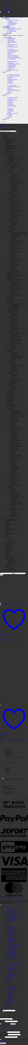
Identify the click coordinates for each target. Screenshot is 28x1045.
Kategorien (7, 19)
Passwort (2, 1021)
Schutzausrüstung (12, 569)
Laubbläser (10, 109)
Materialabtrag (11, 477)
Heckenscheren (11, 156)
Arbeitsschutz (11, 39)
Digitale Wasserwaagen (16, 339)
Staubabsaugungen (12, 266)
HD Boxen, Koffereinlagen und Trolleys (17, 279)
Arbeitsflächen (14, 291)
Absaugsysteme (14, 382)
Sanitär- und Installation (13, 56)
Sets (12, 168)
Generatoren (10, 393)
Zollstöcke (13, 316)
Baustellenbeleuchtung (16, 201)
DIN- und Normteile (12, 44)
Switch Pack (13, 471)
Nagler (12, 196)
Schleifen (10, 372)
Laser (9, 226)
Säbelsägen (13, 253)
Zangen (9, 68)
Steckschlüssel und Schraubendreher (16, 332)
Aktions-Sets (11, 169)
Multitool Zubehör (15, 498)
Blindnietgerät (14, 434)
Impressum (17, 897)
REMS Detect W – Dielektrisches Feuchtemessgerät (11, 639)
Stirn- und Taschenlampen (13, 300)
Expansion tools (14, 220)
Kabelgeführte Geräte (12, 22)
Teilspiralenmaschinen (15, 236)
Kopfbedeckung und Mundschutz (15, 276)
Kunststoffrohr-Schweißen (14, 86)
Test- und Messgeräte (12, 267)
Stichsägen (13, 254)
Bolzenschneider (14, 324)
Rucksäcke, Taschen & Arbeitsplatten (19, 288)
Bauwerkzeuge (11, 40)
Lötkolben (13, 185)
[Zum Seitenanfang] (0, 904)
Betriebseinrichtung (12, 42)
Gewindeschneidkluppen (16, 180)
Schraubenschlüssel (12, 61)
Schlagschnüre (14, 320)
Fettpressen (13, 178)
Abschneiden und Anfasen (14, 74)
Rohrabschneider (14, 329)
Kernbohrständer (14, 450)
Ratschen (13, 197)
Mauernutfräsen (11, 360)
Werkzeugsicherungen (13, 406)
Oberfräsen (13, 250)
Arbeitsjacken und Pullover (14, 273)
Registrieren (3, 1043)
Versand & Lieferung (9, 753)
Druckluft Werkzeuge (12, 46)
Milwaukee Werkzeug (10, 762)
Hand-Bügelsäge (14, 325)
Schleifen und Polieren (13, 113)
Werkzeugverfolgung (15, 191)
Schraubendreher (11, 59)
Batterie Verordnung (9, 754)
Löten (9, 88)
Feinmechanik (11, 49)
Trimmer (10, 115)
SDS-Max (13, 212)
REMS (4, 72)
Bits (9, 43)
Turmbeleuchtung (14, 206)
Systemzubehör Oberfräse (16, 503)
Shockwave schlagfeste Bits (17, 411)
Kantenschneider (11, 157)
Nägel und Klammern (15, 410)
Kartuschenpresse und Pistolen (14, 560)
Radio (9, 565)
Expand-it (10, 101)
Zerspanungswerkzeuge (13, 69)
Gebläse (10, 155)
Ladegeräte (13, 167)
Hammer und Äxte (12, 51)
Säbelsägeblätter (14, 499)
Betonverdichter (14, 175)
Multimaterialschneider (16, 248)
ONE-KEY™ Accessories (16, 459)
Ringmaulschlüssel (15, 305)
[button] (1, 126)
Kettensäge (10, 108)
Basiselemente (14, 283)
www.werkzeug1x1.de (10, 791)
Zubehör (10, 32)
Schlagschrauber (14, 198)
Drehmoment (11, 45)
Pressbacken (13, 461)
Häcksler (10, 103)
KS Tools (5, 34)
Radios (9, 227)
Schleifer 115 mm (14, 262)
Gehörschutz (11, 400)
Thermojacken (14, 473)
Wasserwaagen (11, 337)
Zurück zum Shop (6, 37)
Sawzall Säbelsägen (15, 467)
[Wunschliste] (0, 605)
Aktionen (5, 134)
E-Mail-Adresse (4, 1034)
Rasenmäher (10, 160)
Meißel (9, 54)
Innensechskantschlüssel (13, 310)
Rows (12, 506)
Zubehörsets (10, 516)
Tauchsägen (13, 256)
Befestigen (10, 192)
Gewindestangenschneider (16, 241)
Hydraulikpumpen (15, 221)
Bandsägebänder (14, 493)
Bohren (9, 417)
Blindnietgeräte (14, 195)
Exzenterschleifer (12, 218)
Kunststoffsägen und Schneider (17, 328)
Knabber (13, 451)
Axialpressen (11, 77)
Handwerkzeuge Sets (12, 308)
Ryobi (6, 771)
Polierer (12, 261)
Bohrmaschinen (14, 354)
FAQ (4, 2)
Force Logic (10, 219)
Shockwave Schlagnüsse (16, 412)
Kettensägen (13, 245)
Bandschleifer (14, 430)
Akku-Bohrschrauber (15, 193)
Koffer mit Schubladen (16, 285)
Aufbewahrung (11, 27)
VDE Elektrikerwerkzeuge (14, 63)
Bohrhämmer (14, 436)
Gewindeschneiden (12, 85)
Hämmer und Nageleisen (13, 307)
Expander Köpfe (14, 438)
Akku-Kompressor (15, 174)
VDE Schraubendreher (16, 336)
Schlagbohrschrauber (15, 210)
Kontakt (4, 1)
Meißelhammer (11, 361)
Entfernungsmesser (15, 270)
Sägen (9, 91)
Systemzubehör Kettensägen (17, 502)
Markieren (13, 318)
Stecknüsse (10, 62)
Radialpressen (11, 89)
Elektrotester (13, 268)
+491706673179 (8, 792)
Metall (12, 424)
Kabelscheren (14, 326)
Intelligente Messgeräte (16, 445)
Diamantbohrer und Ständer (17, 355)
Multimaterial (14, 426)
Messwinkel (13, 319)
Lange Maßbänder (15, 314)
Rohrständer (13, 465)
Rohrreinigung (11, 394)
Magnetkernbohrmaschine (16, 455)
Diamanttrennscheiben (15, 494)
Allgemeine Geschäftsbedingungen (12, 756)
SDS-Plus (13, 213)
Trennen (10, 395)
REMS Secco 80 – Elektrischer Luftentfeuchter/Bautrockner (13, 739)
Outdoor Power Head (15, 513)
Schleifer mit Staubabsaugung (17, 380)
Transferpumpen (14, 190)
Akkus (12, 166)
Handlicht (13, 202)
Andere (9, 173)
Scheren (10, 331)
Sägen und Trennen (12, 237)
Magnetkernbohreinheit (16, 209)
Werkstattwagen (11, 66)
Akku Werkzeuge (12, 38)
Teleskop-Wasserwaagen (16, 340)
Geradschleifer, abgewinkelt (17, 260)
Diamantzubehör (14, 419)
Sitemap (12, 898)
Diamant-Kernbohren (12, 79)
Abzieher (10, 37)
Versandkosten (23, 900)
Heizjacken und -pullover (13, 274)
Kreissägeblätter (14, 497)
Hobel (12, 242)
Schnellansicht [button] (3, 635)
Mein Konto (8, 749)
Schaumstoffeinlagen (15, 293)
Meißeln (10, 486)
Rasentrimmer (11, 161)
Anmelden (13, 1023)
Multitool (10, 562)
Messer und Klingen (12, 322)
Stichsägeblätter (14, 500)
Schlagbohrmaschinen (15, 358)
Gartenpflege (11, 102)
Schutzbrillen (11, 404)
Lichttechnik (11, 53)
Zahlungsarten (8, 752)
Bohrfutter (13, 435)
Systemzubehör (14, 427)
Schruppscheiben (14, 484)
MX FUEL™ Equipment (13, 20)
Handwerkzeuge (11, 30)
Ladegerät (13, 388)
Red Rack (13, 505)
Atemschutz (10, 399)
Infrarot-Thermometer (15, 271)
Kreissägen (13, 247)
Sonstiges (10, 92)
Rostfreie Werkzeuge (12, 55)
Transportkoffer (14, 474)
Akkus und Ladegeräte (13, 97)
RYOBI (4, 95)
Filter (2, 574)
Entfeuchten (10, 83)
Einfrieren (10, 82)
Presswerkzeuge (14, 225)
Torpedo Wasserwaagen (16, 341)
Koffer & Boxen (14, 284)
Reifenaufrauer (14, 186)
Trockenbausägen (14, 330)
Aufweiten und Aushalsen (13, 75)
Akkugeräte (10, 21)
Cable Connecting (15, 177)
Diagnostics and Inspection (14, 214)
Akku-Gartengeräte (12, 24)
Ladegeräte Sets (11, 542)
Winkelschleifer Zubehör (16, 476)
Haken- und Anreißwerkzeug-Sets (18, 334)
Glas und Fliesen (14, 421)
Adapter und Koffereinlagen (17, 282)
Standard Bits (14, 415)
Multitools (13, 249)
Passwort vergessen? (4, 1026)
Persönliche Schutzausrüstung (14, 28)
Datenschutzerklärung (4, 898)
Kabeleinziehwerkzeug (16, 183)
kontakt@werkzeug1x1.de (11, 794)
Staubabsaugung (11, 381)
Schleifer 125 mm (14, 264)
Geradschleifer (14, 259)
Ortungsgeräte (14, 216)
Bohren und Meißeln (12, 100)
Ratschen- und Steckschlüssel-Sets (18, 303)
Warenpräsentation (12, 504)
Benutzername (3, 1032)
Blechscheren (14, 433)
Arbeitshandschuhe (12, 398)
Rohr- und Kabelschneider (16, 252)
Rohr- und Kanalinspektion (14, 90)
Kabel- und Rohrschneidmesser (17, 496)
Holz (12, 422)
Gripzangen (13, 346)
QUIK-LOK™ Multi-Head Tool (15, 158)
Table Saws (13, 255)
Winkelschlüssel (11, 67)
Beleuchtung (11, 25)
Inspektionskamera (15, 215)
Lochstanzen (13, 224)
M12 (12, 171)
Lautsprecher (13, 229)
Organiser (13, 287)
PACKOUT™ (11, 281)
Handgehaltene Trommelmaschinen (18, 232)
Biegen (9, 78)
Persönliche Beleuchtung (16, 203)
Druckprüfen (11, 80)
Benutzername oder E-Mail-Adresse (8, 1017)
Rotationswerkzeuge (15, 187)
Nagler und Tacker (12, 563)
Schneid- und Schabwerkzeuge (14, 57)
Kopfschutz (10, 403)
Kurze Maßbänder (15, 313)
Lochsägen (13, 423)
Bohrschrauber (14, 208)
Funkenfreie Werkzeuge (13, 50)
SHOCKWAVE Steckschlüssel (17, 413)
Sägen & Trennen (12, 323)
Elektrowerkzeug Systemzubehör (15, 428)
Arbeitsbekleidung (12, 31)
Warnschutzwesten (12, 405)
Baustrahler (10, 299)
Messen (9, 312)
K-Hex (12, 487)
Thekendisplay (14, 508)
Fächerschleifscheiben (15, 480)
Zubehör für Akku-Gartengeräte (15, 509)
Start (1, 125)
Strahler (12, 204)
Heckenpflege (11, 104)
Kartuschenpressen (15, 184)
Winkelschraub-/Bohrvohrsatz (17, 416)
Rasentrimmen (11, 568)
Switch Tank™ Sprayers (13, 162)
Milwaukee (5, 17)
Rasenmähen (11, 111)
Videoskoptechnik (12, 65)
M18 (12, 172)
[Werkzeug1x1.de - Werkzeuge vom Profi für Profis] (8, 12)
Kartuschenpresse (14, 448)
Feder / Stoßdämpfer (9, 140)
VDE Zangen (14, 347)
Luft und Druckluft (12, 561)
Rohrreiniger (11, 231)
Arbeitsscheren (14, 238)
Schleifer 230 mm (14, 265)
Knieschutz (10, 401)
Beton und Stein (14, 418)
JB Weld (4, 119)
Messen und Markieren (13, 317)
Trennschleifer (14, 371)
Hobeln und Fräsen (12, 106)
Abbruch (10, 384)
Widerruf (7, 755)
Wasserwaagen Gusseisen (16, 343)
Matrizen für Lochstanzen (16, 456)
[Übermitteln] (3, 123)
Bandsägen (13, 239)
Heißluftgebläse (14, 181)
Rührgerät (13, 189)
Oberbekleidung (11, 277)
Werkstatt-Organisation (16, 289)
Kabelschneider (14, 223)
